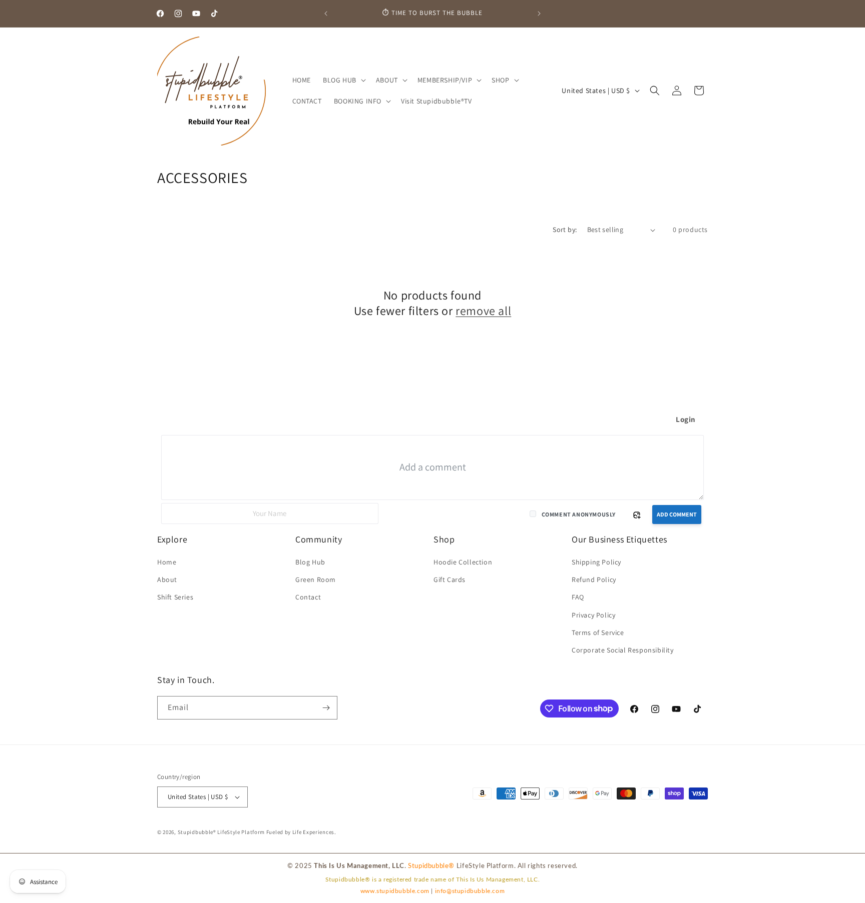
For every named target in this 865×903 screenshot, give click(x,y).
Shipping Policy (596, 562)
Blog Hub (310, 562)
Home (166, 562)
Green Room (315, 579)
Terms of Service (598, 632)
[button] (343, 80)
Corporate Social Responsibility (623, 650)
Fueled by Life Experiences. (301, 832)
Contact (308, 597)
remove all (483, 310)
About (167, 579)
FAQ (578, 597)
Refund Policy (594, 579)
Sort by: (565, 229)
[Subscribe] (326, 708)
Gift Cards (450, 579)
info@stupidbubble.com (470, 891)
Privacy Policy (593, 615)
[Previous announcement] (326, 13)
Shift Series (175, 597)
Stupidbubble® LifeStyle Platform (221, 832)
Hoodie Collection (463, 562)
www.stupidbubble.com (394, 891)
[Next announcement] (539, 13)
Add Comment (677, 514)
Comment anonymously (579, 514)
